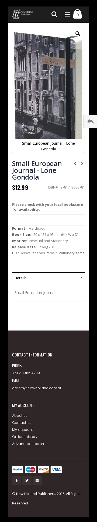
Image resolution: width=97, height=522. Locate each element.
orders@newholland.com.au (37, 388)
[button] (78, 38)
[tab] (48, 277)
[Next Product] (82, 163)
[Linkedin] (37, 480)
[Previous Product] (75, 163)
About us (20, 415)
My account (22, 429)
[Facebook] (16, 480)
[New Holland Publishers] (23, 14)
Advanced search (28, 443)
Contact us (22, 422)
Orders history (24, 436)
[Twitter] (27, 480)
